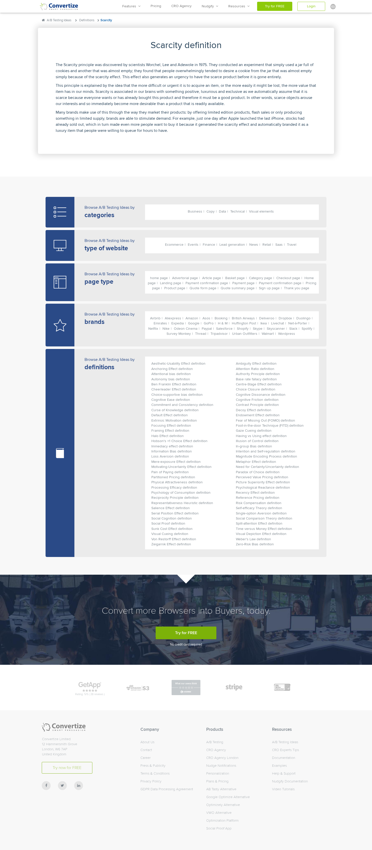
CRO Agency (181, 6)
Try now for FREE (67, 767)
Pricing (156, 6)
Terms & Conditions (155, 773)
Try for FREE (274, 6)
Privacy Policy (150, 781)
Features (130, 6)
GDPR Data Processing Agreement (166, 789)
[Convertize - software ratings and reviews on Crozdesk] (186, 687)
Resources (237, 6)
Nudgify (209, 6)
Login (311, 6)
